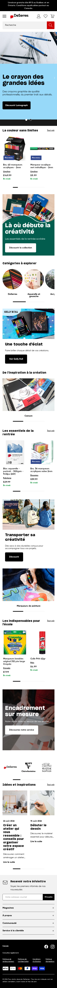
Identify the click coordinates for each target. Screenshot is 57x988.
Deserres (34, 475)
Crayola (6, 668)
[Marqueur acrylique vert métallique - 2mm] (42, 148)
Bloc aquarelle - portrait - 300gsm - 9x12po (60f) (13, 471)
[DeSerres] (19, 16)
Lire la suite (9, 862)
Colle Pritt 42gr (37, 659)
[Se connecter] (39, 16)
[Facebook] (46, 947)
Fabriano (7, 478)
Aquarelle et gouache (34, 295)
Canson (28, 416)
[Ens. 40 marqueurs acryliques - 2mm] (15, 148)
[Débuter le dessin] (42, 802)
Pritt (32, 663)
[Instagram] (52, 947)
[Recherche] (50, 25)
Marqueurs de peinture (28, 606)
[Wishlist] (46, 16)
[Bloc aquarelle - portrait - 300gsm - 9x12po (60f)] (15, 452)
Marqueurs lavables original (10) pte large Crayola (14, 661)
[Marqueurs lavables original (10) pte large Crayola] (15, 642)
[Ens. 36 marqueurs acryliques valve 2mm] (42, 452)
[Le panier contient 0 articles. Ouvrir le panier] (52, 16)
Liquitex (6, 172)
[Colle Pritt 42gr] (42, 642)
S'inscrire (49, 897)
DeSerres (12, 294)
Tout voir (50, 130)
